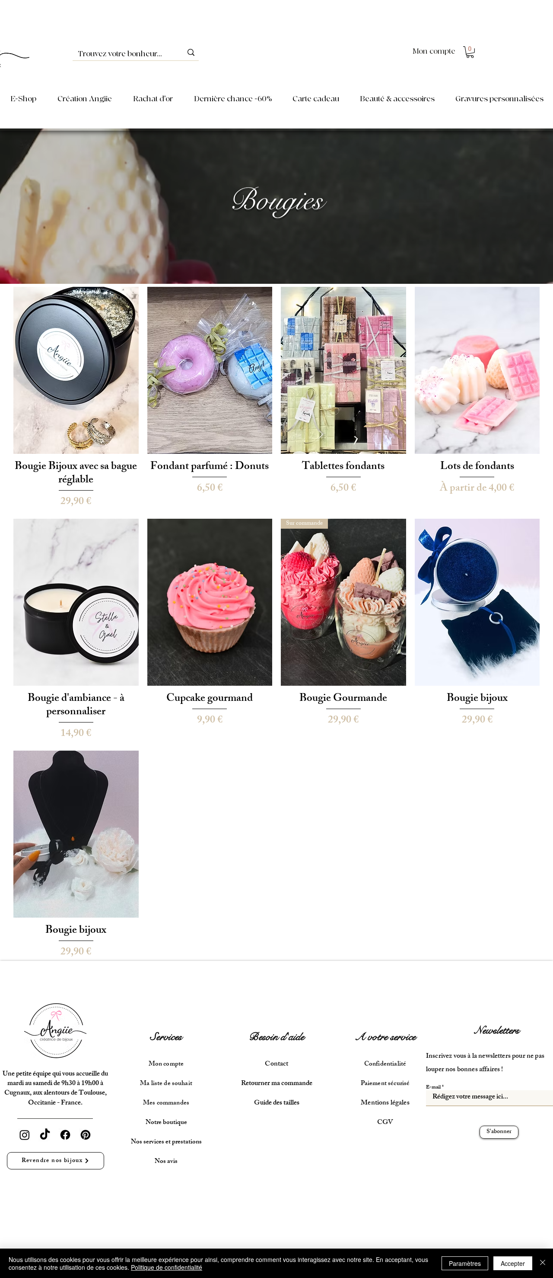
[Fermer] (542, 1263)
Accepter (513, 1263)
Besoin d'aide (276, 1037)
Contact (276, 1064)
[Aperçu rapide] (76, 370)
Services (166, 1037)
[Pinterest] (85, 1134)
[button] (470, 52)
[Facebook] (65, 1134)
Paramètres (465, 1263)
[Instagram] (24, 1134)
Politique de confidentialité (166, 1267)
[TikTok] (44, 1134)
